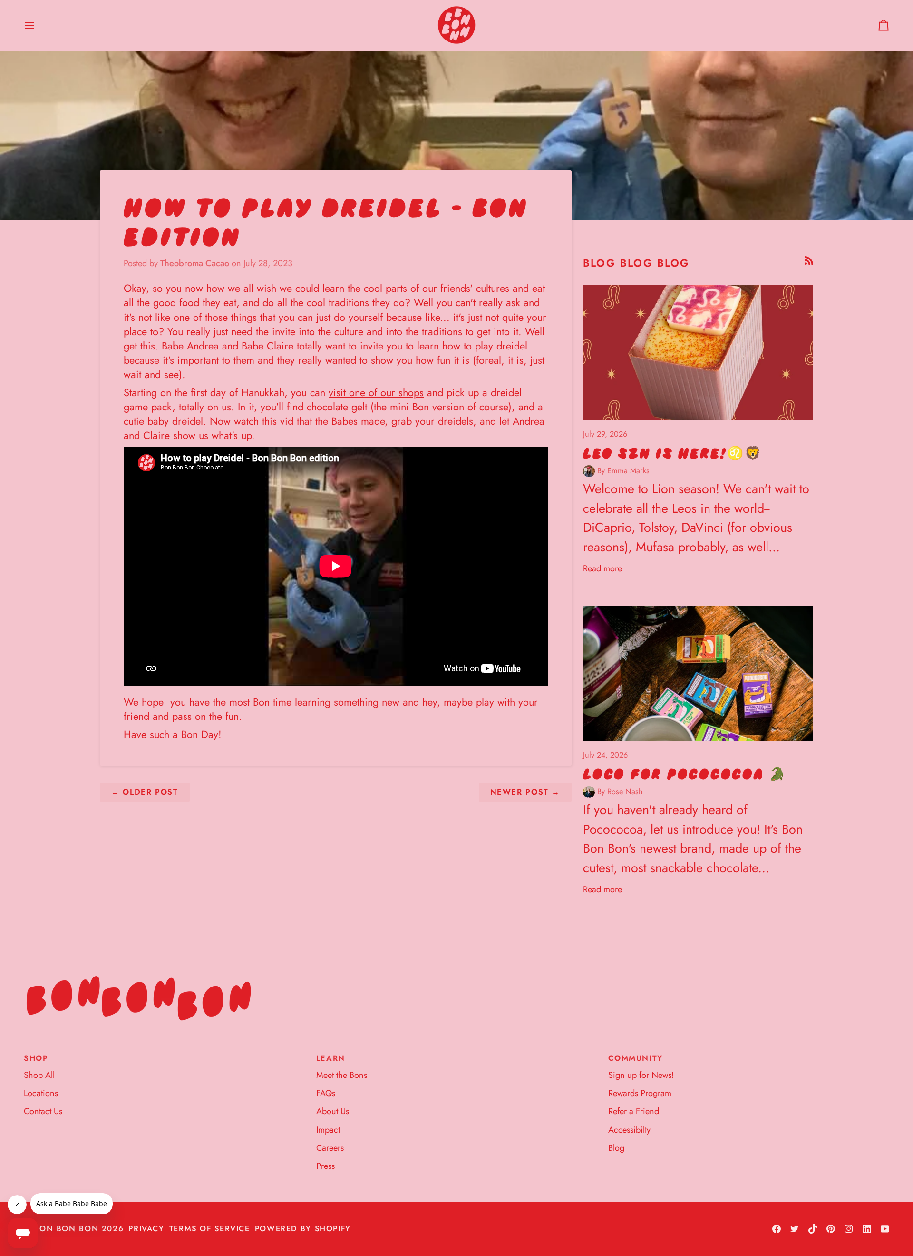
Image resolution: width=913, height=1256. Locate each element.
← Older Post (144, 792)
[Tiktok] (812, 1228)
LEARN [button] (330, 1058)
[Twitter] (794, 1228)
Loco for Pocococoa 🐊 (685, 774)
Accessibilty (629, 1130)
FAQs (325, 1093)
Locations (41, 1093)
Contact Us (43, 1111)
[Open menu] (38, 25)
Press (325, 1166)
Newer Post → (525, 792)
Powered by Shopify (303, 1228)
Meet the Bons (341, 1075)
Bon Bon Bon (66, 1228)
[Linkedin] (867, 1228)
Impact (328, 1130)
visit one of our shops (376, 392)
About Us (332, 1111)
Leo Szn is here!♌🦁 (672, 453)
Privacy (146, 1228)
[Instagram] (849, 1228)
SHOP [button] (36, 1058)
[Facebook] (776, 1228)
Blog (616, 1148)
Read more (602, 568)
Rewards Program (639, 1093)
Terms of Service (209, 1228)
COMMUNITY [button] (635, 1058)
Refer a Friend (633, 1111)
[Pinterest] (830, 1228)
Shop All (39, 1075)
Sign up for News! (641, 1075)
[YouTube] (885, 1228)
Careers (330, 1148)
